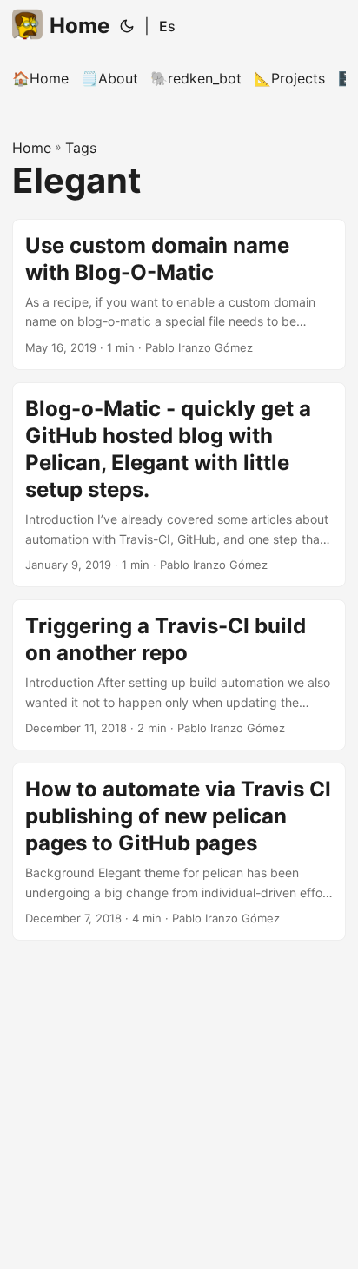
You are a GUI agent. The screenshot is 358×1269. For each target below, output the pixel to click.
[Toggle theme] (126, 26)
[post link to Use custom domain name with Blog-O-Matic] (179, 294)
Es (167, 26)
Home (79, 25)
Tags (80, 147)
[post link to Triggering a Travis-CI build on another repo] (179, 675)
